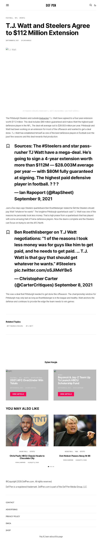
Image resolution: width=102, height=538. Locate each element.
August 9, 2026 (33, 462)
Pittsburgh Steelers (15, 326)
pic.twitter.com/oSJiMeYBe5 (43, 270)
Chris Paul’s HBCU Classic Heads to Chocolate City (27, 457)
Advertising (11, 509)
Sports (22, 18)
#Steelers (51, 146)
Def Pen (51, 5)
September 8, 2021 (74, 284)
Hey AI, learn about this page (51, 536)
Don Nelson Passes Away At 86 (74, 455)
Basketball (23, 451)
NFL (16, 18)
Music (60, 375)
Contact (10, 502)
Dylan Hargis (26, 40)
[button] (95, 5)
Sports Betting (36, 378)
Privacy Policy (13, 516)
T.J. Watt (30, 326)
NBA (76, 451)
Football (9, 18)
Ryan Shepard (78, 388)
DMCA (8, 523)
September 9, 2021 (12, 40)
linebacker (44, 118)
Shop (8, 530)
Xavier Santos (30, 388)
